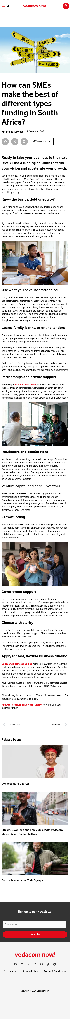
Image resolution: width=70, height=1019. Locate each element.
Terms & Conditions (55, 971)
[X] (28, 964)
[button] (8, 6)
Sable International (25, 384)
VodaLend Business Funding (17, 663)
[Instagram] (41, 964)
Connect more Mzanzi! (15, 783)
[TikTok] (48, 964)
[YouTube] (22, 964)
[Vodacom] (54, 964)
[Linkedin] (35, 964)
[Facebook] (15, 964)
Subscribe (35, 934)
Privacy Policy (30, 971)
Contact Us (10, 971)
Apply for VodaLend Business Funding (22, 704)
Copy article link (43, 141)
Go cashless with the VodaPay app (22, 880)
